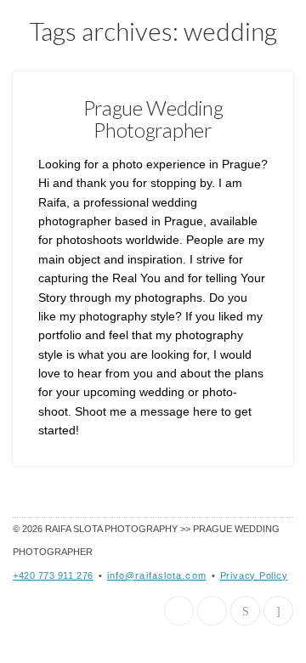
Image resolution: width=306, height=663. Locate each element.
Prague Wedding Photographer (153, 118)
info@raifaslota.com (157, 575)
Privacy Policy (254, 575)
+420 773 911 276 (53, 575)
